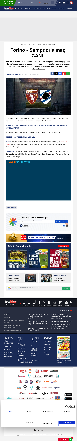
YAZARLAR (8, 346)
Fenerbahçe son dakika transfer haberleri (12, 326)
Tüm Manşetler (63, 246)
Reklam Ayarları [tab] (48, 412)
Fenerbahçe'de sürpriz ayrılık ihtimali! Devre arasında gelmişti (38, 316)
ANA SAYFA (8, 338)
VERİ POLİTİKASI (34, 359)
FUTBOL (7, 349)
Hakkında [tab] (67, 412)
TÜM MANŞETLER (8, 342)
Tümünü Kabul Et (67, 422)
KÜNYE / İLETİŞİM (34, 349)
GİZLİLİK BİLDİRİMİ (34, 354)
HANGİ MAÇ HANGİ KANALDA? (8, 354)
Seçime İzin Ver (29, 422)
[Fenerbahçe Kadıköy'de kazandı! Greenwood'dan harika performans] (17, 258)
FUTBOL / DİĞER (20, 339)
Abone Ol (66, 288)
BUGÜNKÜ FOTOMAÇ (47, 348)
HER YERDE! (11, 304)
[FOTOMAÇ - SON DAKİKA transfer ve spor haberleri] (9, 8)
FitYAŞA (7, 314)
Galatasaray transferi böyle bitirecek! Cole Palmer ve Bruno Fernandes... (60, 326)
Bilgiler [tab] (29, 412)
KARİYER (47, 344)
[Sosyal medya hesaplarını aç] (67, 2)
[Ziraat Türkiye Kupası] (71, 2)
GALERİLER (48, 338)
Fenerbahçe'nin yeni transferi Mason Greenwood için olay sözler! (38, 323)
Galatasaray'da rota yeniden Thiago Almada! (38, 329)
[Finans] (38, 237)
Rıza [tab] (10, 412)
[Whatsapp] (68, 73)
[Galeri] (63, 2)
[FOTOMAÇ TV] (60, 2)
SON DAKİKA (64, 439)
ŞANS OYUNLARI (21, 344)
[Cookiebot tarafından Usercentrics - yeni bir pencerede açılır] (66, 406)
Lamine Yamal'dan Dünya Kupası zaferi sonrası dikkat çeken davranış (61, 316)
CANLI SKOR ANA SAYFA (8, 3)
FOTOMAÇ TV (49, 341)
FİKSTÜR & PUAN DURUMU (21, 353)
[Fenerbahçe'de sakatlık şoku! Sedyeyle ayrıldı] (38, 258)
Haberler (23, 44)
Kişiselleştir (45, 423)
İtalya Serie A (32, 44)
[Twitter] (56, 73)
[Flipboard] (64, 73)
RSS (32, 345)
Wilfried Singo (11, 207)
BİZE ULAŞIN (46, 353)
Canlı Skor (8, 317)
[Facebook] (52, 73)
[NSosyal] (60, 73)
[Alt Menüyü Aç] (15, 8)
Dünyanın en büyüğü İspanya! (61, 321)
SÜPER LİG (21, 348)
